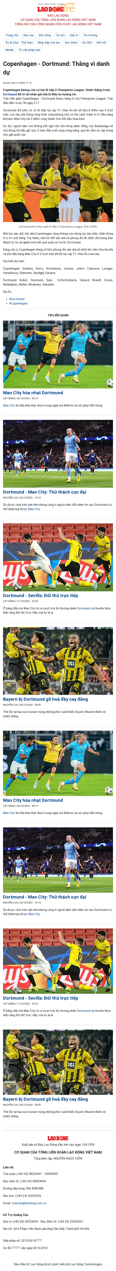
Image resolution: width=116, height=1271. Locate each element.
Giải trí (74, 35)
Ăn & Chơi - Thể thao (19, 42)
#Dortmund (16, 299)
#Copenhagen (18, 303)
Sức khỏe (71, 42)
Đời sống (45, 35)
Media (9, 50)
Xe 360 (87, 42)
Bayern (79, 712)
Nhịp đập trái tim (49, 42)
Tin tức (60, 35)
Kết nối (101, 42)
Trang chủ (11, 35)
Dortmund (10, 94)
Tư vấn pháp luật (29, 50)
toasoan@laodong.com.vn (29, 1203)
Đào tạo (28, 35)
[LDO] (58, 355)
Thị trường (90, 35)
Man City (9, 405)
